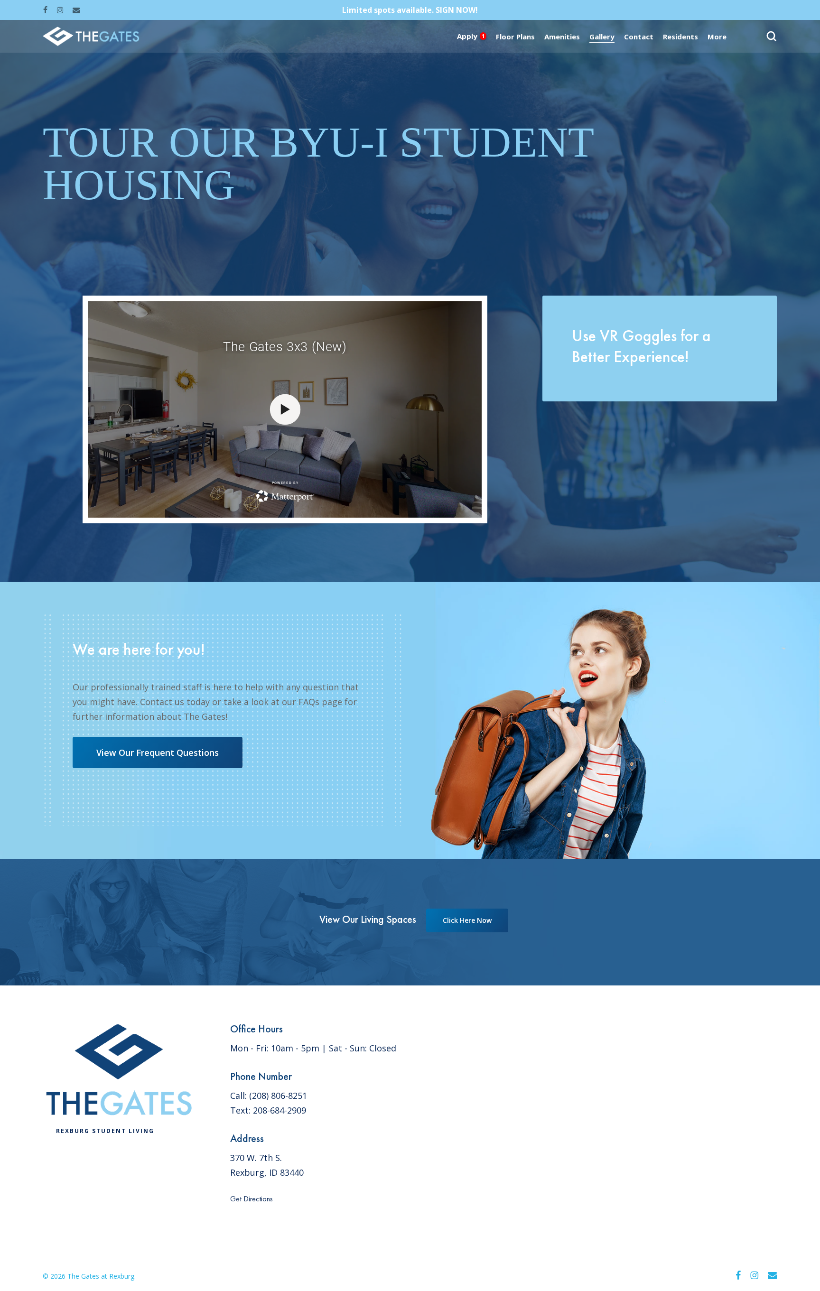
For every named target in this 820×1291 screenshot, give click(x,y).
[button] (157, 752)
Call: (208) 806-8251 (268, 1095)
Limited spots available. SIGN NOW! (410, 10)
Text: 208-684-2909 (268, 1110)
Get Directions (251, 1199)
